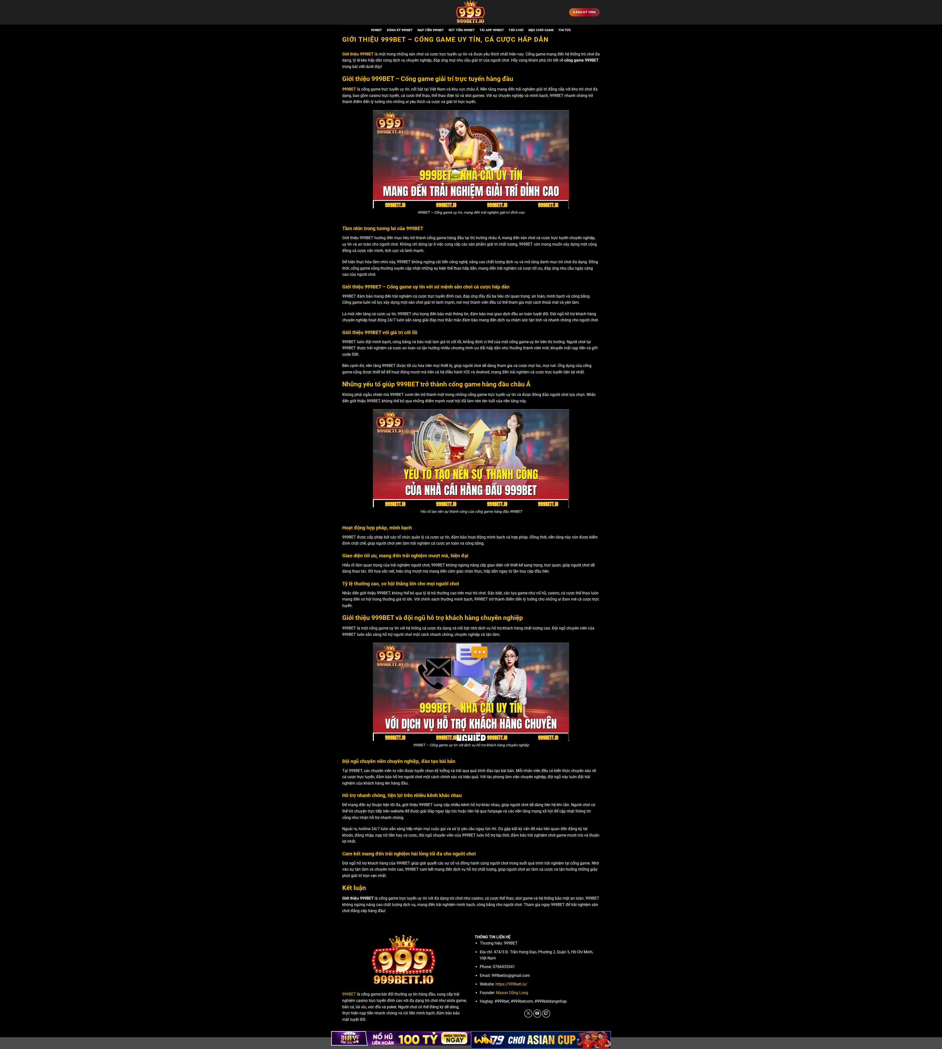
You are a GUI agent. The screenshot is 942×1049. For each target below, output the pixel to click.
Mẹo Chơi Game (541, 30)
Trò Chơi (516, 30)
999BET (376, 30)
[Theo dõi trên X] (528, 1014)
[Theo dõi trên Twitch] (546, 1014)
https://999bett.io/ (511, 984)
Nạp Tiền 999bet (431, 30)
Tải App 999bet (492, 30)
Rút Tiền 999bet (462, 30)
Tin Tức (564, 30)
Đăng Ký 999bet (400, 30)
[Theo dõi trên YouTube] (537, 1014)
